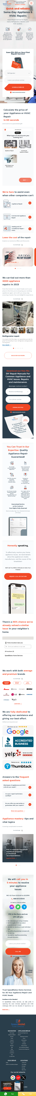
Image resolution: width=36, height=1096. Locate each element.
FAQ (12, 1047)
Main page (12, 1033)
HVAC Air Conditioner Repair (12, 1064)
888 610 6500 (20, 3)
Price (12, 1038)
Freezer (24, 1042)
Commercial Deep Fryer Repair (23, 1033)
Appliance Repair (12, 1034)
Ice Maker (24, 1043)
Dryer (24, 1038)
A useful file (11, 1056)
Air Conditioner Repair (24, 1047)
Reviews (12, 1045)
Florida (23, 1068)
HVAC (7, 1062)
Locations (12, 1052)
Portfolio (12, 1042)
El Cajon (23, 1066)
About (12, 1043)
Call (30, 1094)
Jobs (12, 1054)
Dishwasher (24, 1040)
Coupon (12, 1040)
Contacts (12, 1051)
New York (24, 1069)
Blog (12, 1049)
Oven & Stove (24, 1045)
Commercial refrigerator (24, 1049)
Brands (11, 1036)
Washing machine (24, 1036)
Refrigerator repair (10, 336)
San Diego (24, 1064)
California (24, 1062)
